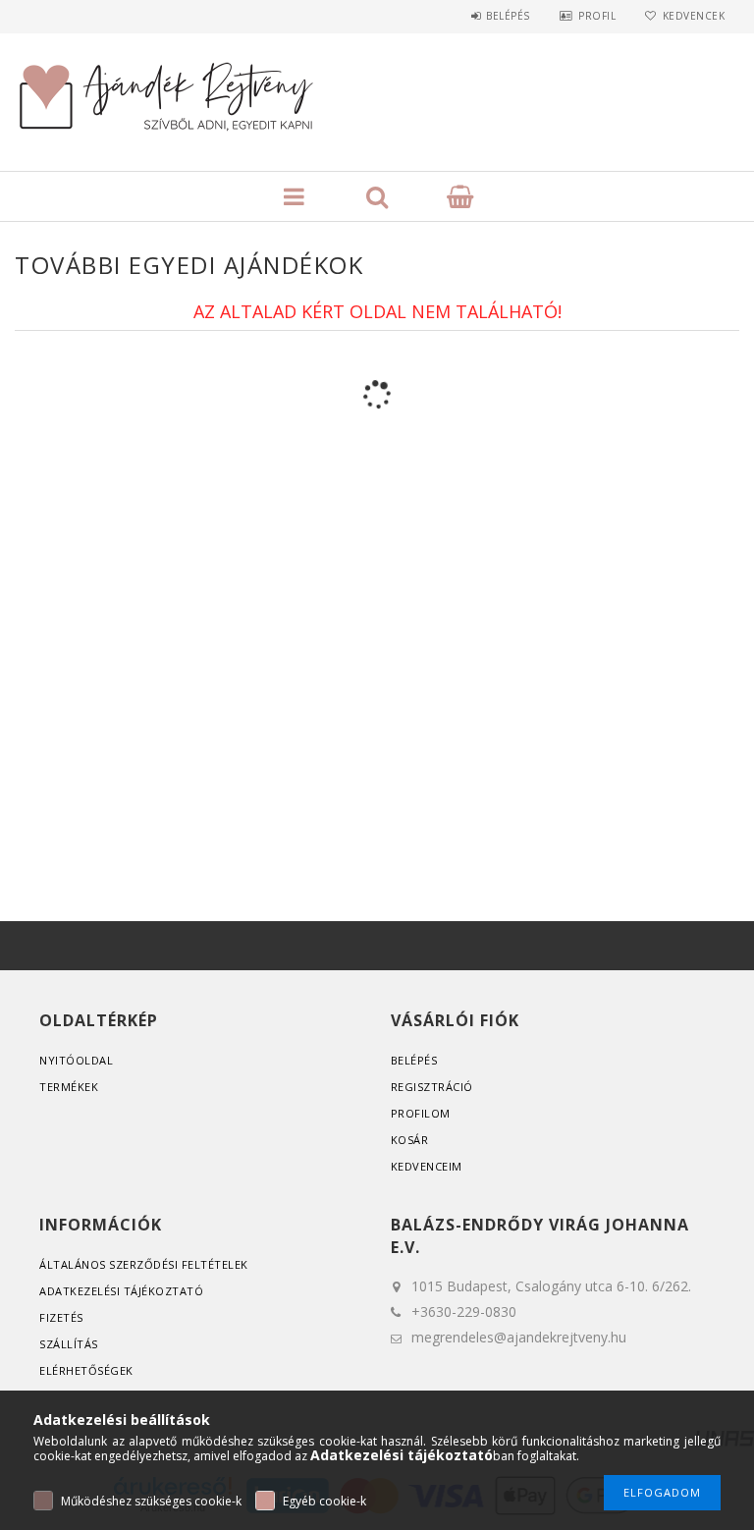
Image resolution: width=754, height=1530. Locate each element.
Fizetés (61, 1317)
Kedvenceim (426, 1166)
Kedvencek (694, 16)
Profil (597, 16)
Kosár (410, 1139)
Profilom (421, 1113)
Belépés (508, 16)
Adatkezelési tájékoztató (121, 1291)
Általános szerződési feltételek (143, 1264)
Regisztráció (432, 1086)
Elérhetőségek (86, 1370)
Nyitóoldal (76, 1060)
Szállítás (68, 1344)
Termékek (68, 1086)
